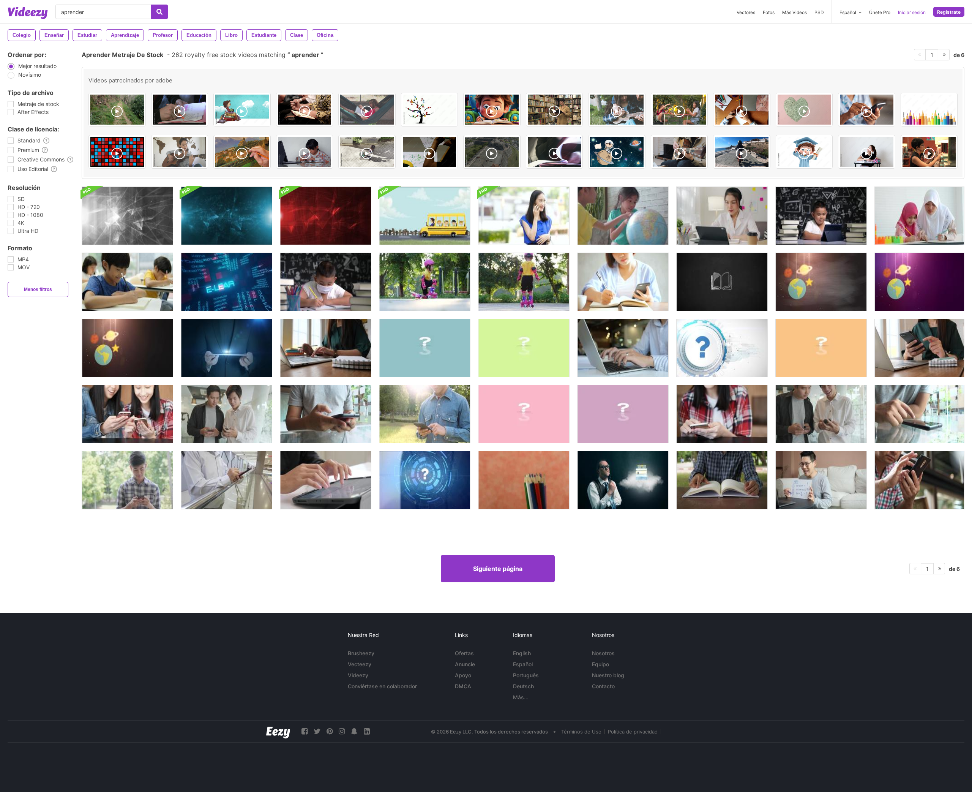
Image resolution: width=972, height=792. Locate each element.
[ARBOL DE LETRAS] (429, 109)
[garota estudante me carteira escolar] (866, 152)
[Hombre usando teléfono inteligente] (424, 414)
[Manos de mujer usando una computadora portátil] (623, 348)
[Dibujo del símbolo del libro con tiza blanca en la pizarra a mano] (722, 282)
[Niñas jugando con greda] (679, 109)
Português (526, 675)
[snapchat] (354, 731)
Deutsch (523, 686)
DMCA (463, 686)
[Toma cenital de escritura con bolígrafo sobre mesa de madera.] (741, 109)
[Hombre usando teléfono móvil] (226, 480)
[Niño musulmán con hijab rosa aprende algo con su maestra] (919, 216)
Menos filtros (38, 289)
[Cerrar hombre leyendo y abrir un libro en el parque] (722, 480)
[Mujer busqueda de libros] (929, 152)
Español (523, 664)
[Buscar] (159, 12)
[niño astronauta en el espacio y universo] (616, 152)
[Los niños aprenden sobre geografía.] (623, 216)
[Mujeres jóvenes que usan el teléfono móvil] (127, 414)
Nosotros (603, 653)
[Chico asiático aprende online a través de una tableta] (821, 216)
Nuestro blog (608, 675)
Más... (521, 697)
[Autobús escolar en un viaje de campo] (424, 216)
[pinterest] (330, 731)
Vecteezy (359, 664)
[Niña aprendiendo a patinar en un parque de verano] (524, 282)
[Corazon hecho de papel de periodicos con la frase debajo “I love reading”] (804, 109)
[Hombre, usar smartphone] (919, 480)
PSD (819, 12)
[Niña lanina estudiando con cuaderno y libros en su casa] (304, 152)
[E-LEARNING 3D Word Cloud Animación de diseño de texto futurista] (226, 282)
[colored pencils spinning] (524, 480)
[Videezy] (28, 13)
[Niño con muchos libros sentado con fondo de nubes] (242, 109)
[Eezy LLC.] (278, 731)
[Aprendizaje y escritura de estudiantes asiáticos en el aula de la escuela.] (127, 282)
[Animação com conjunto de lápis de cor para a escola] (929, 109)
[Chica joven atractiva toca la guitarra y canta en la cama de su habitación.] (179, 152)
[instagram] (342, 731)
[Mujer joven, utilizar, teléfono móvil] (722, 414)
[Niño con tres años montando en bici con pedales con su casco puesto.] (741, 152)
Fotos (769, 12)
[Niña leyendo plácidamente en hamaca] (367, 109)
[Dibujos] (429, 152)
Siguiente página (497, 568)
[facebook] (304, 731)
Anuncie (465, 664)
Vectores (746, 12)
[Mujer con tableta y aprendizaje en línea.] (722, 216)
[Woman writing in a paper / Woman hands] (304, 109)
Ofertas (464, 653)
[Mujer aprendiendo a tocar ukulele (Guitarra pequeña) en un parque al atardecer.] (616, 109)
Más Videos (794, 12)
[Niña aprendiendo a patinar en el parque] (424, 282)
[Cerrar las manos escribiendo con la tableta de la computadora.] (325, 480)
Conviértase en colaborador (382, 686)
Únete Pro (879, 12)
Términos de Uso (581, 732)
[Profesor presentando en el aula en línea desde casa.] (821, 480)
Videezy (358, 675)
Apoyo (463, 675)
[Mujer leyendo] (554, 109)
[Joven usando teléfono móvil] (325, 414)
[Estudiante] (554, 152)
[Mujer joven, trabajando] (325, 348)
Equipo (600, 664)
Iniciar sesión (912, 12)
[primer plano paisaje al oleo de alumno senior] (242, 152)
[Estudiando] (179, 109)
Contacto (603, 686)
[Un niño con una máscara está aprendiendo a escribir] (325, 282)
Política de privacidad (633, 732)
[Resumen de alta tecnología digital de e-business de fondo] (127, 216)
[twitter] (317, 731)
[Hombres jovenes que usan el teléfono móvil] (226, 414)
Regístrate (949, 12)
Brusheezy (361, 653)
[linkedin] (367, 731)
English (522, 653)
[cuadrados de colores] (117, 152)
